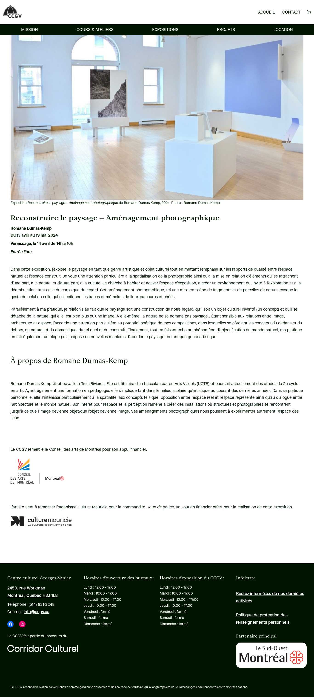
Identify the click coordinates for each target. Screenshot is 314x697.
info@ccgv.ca (36, 611)
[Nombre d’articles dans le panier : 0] (309, 12)
